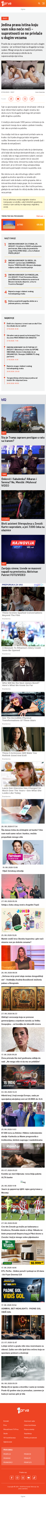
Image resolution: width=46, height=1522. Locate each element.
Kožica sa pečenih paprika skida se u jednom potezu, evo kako (23, 302)
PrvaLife (27, 1458)
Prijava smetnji (29, 1429)
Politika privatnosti (30, 1438)
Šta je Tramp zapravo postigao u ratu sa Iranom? (23, 439)
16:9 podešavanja (9, 1438)
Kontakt (6, 1421)
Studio (5, 1433)
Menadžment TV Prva (10, 1429)
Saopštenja (28, 1433)
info (4, 433)
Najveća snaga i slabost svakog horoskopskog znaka (20, 292)
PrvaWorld (8, 1462)
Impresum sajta (29, 1421)
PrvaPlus (7, 1454)
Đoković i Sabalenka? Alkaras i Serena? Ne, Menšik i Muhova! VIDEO (19, 482)
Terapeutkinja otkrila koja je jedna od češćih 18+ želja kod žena (22, 379)
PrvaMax (6, 1458)
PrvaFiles (28, 1462)
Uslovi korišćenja (30, 1425)
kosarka (5, 519)
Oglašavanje (7, 1442)
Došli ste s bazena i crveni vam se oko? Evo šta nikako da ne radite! (24, 325)
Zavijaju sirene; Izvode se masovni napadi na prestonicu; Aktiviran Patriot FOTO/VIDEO (21, 571)
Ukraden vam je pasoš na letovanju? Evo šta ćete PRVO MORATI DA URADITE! (23, 336)
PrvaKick (27, 1454)
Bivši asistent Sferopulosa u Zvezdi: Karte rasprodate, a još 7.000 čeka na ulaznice (23, 527)
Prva (5, 1425)
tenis (4, 474)
